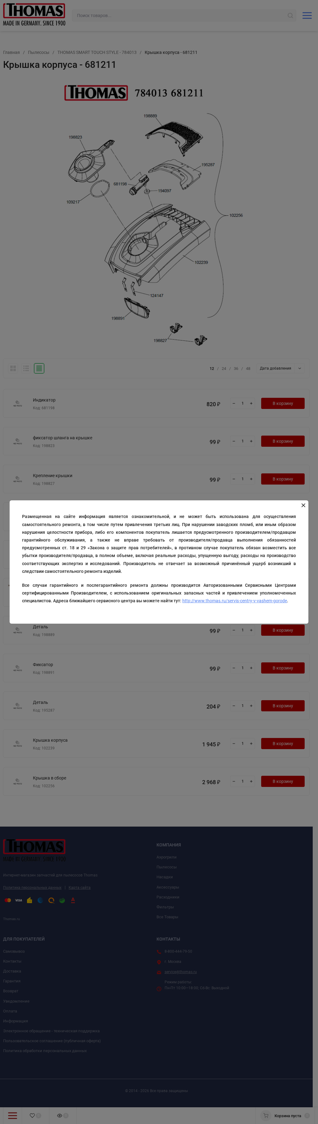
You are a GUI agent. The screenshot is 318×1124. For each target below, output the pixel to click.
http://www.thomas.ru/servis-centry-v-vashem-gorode (234, 600)
